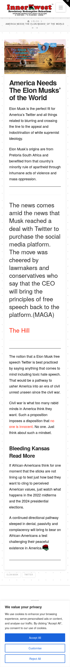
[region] (35, 633)
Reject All (35, 659)
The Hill (19, 330)
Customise (35, 648)
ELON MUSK (12, 574)
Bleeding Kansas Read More (29, 451)
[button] (61, 7)
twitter (28, 574)
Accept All (35, 638)
